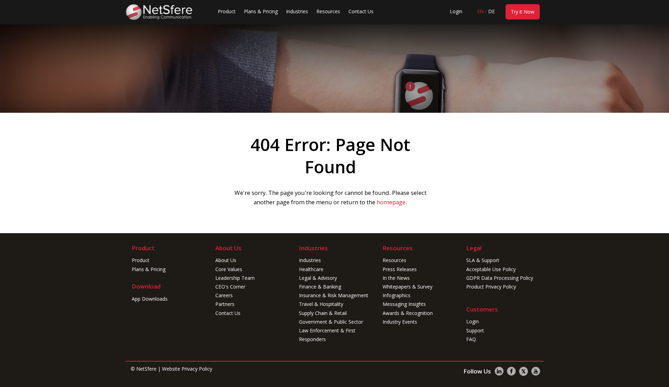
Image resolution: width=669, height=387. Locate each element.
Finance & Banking (320, 286)
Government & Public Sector (331, 321)
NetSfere (146, 368)
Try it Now (523, 11)
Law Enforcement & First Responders (327, 334)
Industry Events (400, 321)
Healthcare (311, 269)
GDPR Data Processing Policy (499, 278)
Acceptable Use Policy (491, 269)
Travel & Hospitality (321, 304)
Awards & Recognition (408, 313)
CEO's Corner (230, 286)
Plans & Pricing (261, 11)
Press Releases (400, 269)
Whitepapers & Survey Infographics (407, 291)
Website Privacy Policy (187, 368)
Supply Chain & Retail (323, 313)
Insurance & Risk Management (333, 295)
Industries (297, 11)
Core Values (228, 269)
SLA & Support (482, 260)
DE (491, 11)
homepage (391, 202)
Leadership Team (235, 278)
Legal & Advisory (318, 278)
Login (456, 11)
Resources (328, 11)
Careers (224, 295)
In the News (396, 278)
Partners (224, 304)
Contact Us (361, 11)
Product (227, 11)
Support (475, 330)
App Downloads (150, 298)
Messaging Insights (404, 304)
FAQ (471, 339)
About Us (225, 260)
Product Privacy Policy (491, 286)
